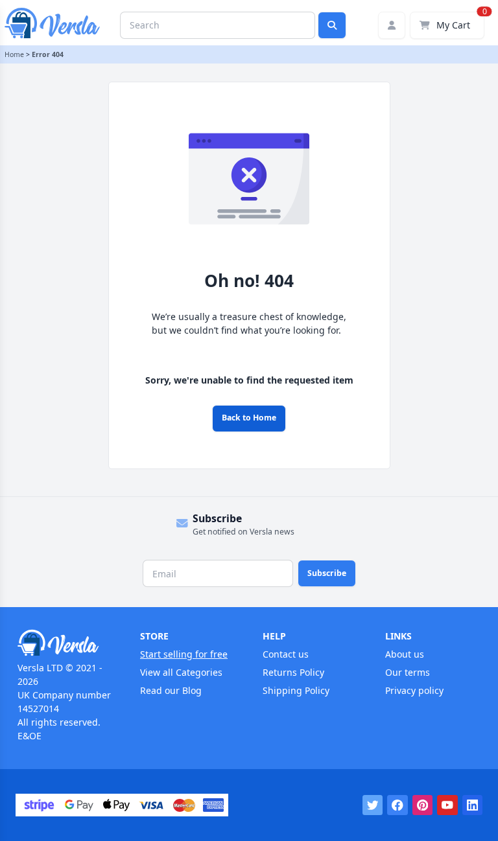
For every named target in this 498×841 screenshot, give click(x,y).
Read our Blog (171, 690)
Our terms (407, 672)
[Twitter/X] (373, 805)
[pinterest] (423, 805)
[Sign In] (391, 25)
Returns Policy (293, 672)
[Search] (332, 25)
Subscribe (326, 573)
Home (14, 54)
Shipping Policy (296, 690)
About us (404, 654)
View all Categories (181, 672)
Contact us (286, 654)
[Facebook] (397, 805)
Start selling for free (184, 654)
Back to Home (249, 417)
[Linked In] (473, 805)
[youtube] (447, 805)
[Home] (65, 642)
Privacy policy (414, 690)
